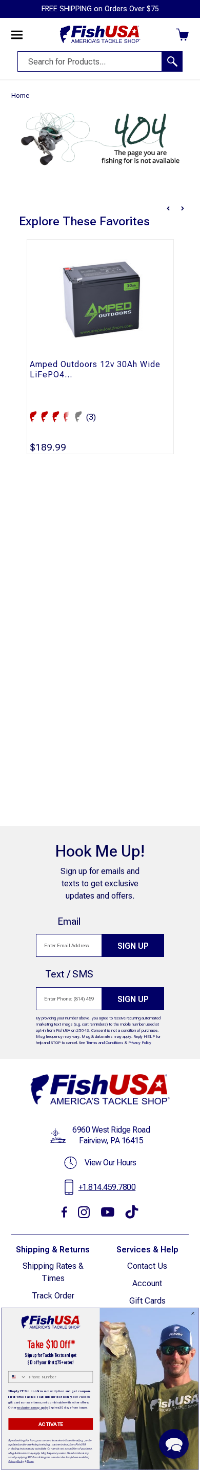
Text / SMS (69, 974)
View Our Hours (110, 1162)
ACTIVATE (50, 1424)
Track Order (53, 1296)
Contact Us (147, 1266)
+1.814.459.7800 (107, 1187)
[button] (174, 1444)
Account (147, 1283)
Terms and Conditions (105, 1042)
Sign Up (133, 946)
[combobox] (17, 1377)
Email (69, 921)
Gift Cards (147, 1301)
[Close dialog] (193, 1313)
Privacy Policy (139, 1042)
